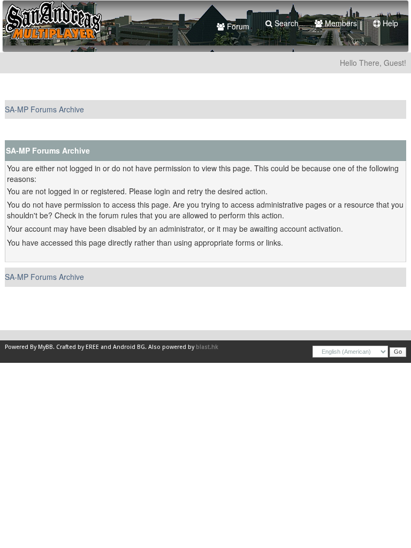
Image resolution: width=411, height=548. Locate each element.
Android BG (129, 347)
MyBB (45, 347)
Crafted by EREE (77, 347)
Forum (237, 26)
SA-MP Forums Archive (44, 109)
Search (285, 23)
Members (340, 23)
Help (389, 23)
